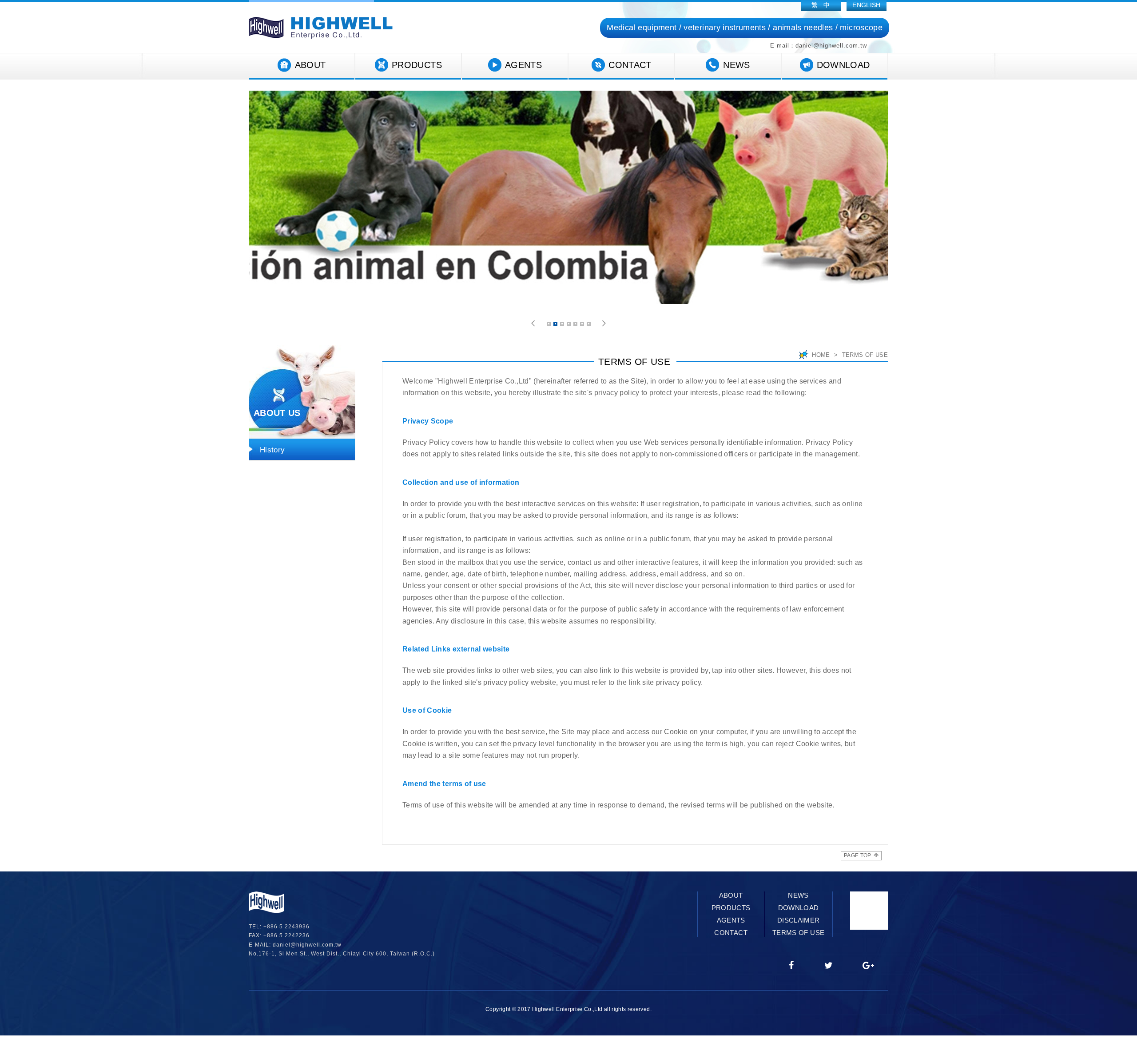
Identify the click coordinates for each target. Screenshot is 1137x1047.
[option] (568, 197)
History (272, 450)
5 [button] (576, 325)
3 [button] (562, 325)
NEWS (736, 65)
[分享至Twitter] (829, 966)
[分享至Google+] (868, 966)
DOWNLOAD (843, 65)
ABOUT (310, 65)
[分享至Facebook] (791, 966)
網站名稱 (321, 28)
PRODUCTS (417, 65)
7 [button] (589, 325)
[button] (533, 323)
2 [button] (556, 325)
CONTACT (629, 65)
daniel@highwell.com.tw (307, 945)
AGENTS (523, 65)
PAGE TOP (857, 855)
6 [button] (582, 325)
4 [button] (569, 325)
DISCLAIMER (798, 920)
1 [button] (549, 325)
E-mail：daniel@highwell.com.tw (818, 45)
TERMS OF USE (798, 932)
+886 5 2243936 (286, 926)
